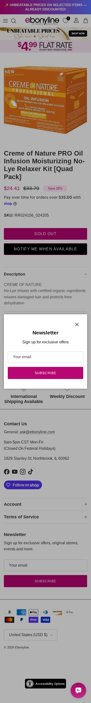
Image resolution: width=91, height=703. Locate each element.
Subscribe (45, 373)
